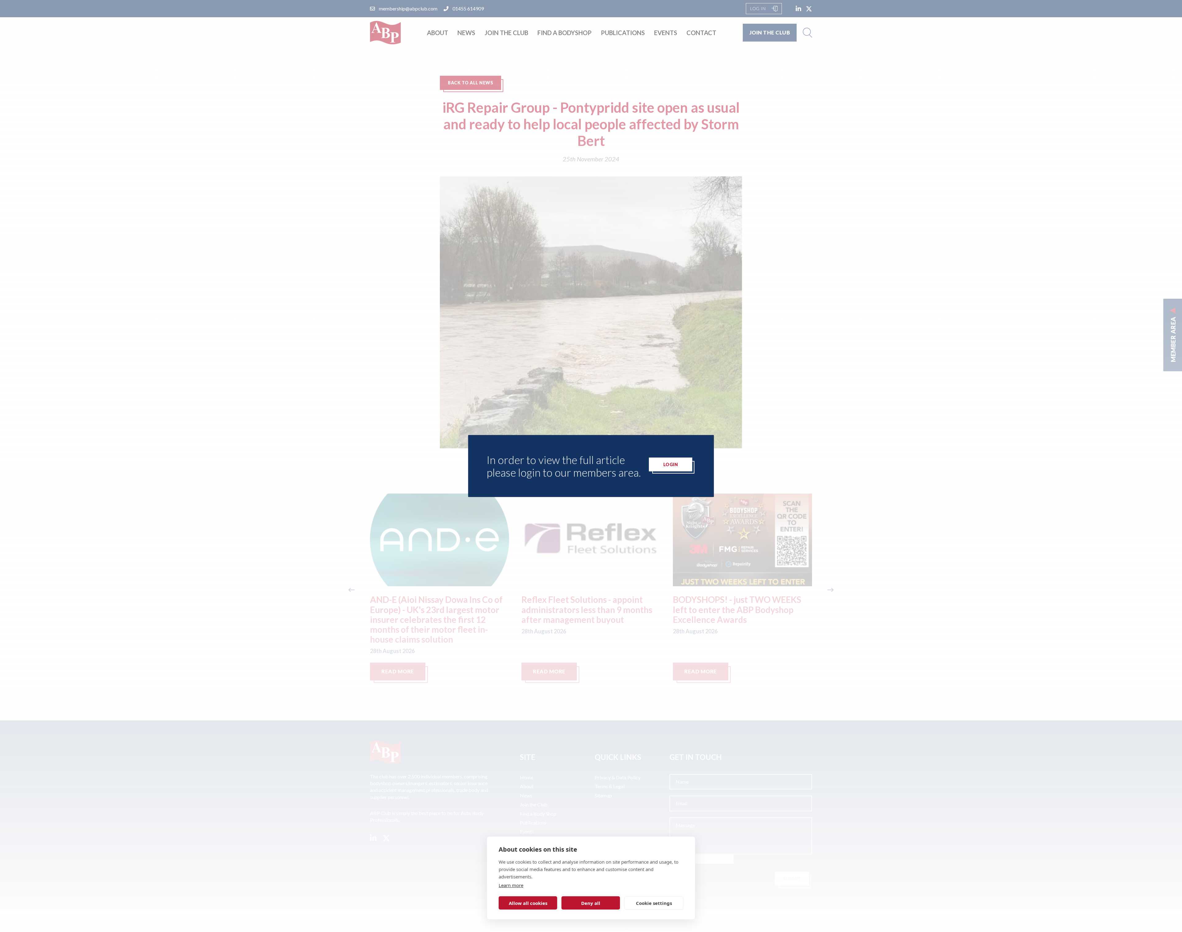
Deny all (590, 903)
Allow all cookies (528, 903)
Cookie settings (654, 903)
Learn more (511, 885)
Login (670, 464)
